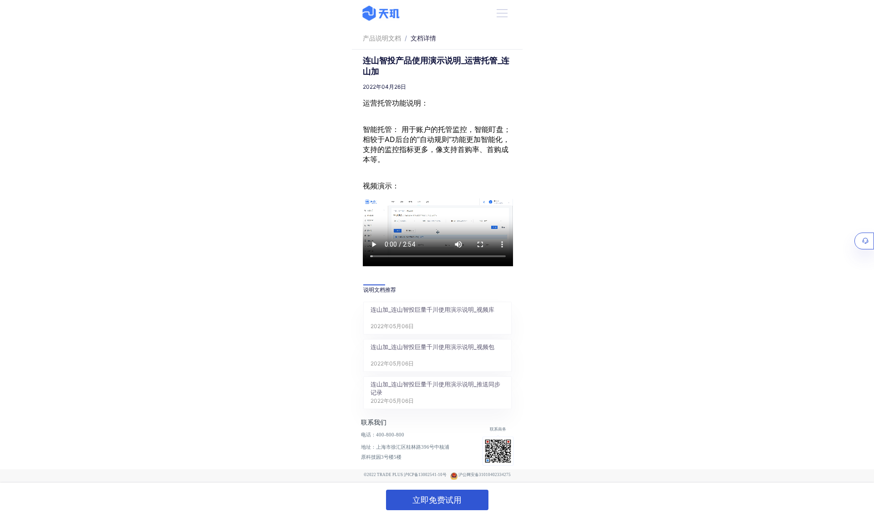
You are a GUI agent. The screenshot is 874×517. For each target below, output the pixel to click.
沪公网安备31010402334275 (484, 474)
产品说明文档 (382, 38)
